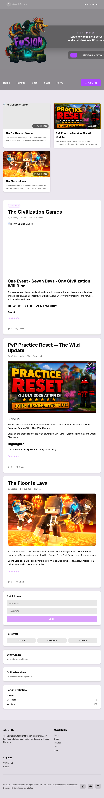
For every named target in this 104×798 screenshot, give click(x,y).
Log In (86, 4)
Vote (35, 82)
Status (6, 766)
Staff (47, 82)
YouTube (83, 640)
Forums (21, 82)
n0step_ (31, 788)
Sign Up (94, 4)
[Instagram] (83, 786)
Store (92, 82)
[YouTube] (90, 786)
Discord (21, 640)
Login (52, 619)
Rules (59, 82)
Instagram (52, 640)
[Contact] (98, 786)
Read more (13, 318)
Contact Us (8, 763)
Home (6, 82)
